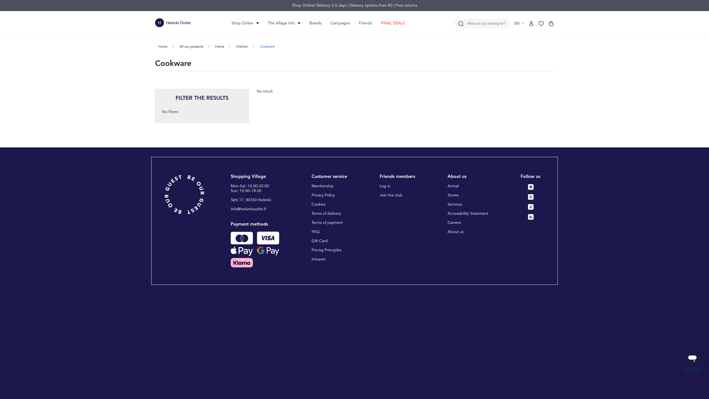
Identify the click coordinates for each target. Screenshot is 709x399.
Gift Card (320, 241)
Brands (315, 23)
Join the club (391, 195)
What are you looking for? (486, 23)
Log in (385, 186)
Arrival (453, 186)
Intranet (318, 259)
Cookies (318, 204)
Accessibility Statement (468, 214)
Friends (365, 23)
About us (456, 232)
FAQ (316, 232)
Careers (454, 223)
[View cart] (551, 23)
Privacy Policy (323, 195)
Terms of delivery (326, 214)
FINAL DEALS (393, 23)
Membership (323, 186)
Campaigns (340, 23)
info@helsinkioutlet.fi (248, 209)
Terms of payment (327, 223)
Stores (453, 195)
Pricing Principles (326, 250)
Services (455, 204)
